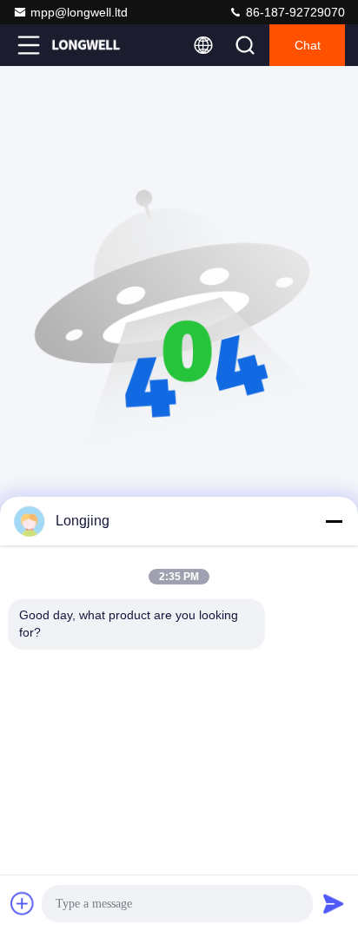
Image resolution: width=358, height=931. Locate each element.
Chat (308, 45)
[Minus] (333, 521)
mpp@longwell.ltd (79, 12)
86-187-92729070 (293, 12)
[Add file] (22, 903)
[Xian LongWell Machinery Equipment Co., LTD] (86, 45)
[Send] (334, 903)
